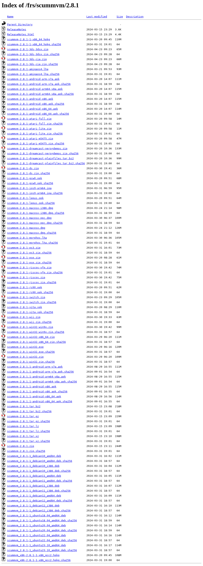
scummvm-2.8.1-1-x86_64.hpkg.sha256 (34, 44)
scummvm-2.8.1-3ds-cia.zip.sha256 (32, 64)
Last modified (96, 16)
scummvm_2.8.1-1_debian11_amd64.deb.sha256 (39, 480)
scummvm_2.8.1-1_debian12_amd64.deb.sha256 (39, 500)
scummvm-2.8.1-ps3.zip (23, 247)
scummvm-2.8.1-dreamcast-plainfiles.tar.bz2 (40, 158)
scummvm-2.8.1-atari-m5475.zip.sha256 (35, 143)
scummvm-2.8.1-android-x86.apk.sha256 (35, 103)
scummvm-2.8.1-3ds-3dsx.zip (27, 49)
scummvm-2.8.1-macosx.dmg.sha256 (31, 232)
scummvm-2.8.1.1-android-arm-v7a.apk (35, 366)
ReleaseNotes (16, 29)
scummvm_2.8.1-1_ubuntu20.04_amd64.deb (36, 525)
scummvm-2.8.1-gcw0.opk (24, 178)
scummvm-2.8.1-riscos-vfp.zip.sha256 (35, 272)
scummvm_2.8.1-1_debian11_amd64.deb (34, 475)
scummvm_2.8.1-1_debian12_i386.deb (33, 505)
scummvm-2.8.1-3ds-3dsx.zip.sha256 (33, 54)
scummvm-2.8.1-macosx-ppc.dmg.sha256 (35, 222)
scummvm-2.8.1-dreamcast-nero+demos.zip (37, 148)
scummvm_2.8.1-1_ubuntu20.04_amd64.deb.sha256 (42, 530)
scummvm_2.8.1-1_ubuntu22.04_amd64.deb (36, 535)
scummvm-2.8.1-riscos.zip (26, 277)
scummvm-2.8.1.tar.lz (23, 426)
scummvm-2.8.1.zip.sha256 (26, 451)
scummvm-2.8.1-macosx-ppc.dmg (29, 217)
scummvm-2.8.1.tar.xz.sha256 (28, 441)
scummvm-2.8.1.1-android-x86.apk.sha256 (37, 391)
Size (120, 16)
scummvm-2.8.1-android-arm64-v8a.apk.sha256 (40, 93)
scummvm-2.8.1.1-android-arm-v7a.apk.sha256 (40, 371)
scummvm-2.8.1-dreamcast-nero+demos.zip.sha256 (43, 153)
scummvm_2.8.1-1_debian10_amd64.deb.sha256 (39, 460)
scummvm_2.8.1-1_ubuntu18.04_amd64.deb (36, 515)
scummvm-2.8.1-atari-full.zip (29, 118)
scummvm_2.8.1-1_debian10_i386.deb (33, 465)
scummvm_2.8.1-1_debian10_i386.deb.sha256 (39, 470)
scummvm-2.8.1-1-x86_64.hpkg (28, 39)
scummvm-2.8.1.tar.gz (23, 416)
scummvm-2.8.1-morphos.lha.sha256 (32, 242)
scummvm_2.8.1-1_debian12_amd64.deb (34, 495)
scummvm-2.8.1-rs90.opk (24, 287)
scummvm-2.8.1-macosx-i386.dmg (30, 208)
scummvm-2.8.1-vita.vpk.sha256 (30, 312)
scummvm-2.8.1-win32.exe (25, 346)
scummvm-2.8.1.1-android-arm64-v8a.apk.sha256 (42, 381)
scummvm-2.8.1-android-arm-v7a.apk (33, 79)
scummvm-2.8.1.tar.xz (23, 436)
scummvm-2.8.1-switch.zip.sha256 (31, 302)
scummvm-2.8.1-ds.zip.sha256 (28, 173)
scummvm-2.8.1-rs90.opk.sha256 (30, 292)
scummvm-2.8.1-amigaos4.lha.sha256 (33, 74)
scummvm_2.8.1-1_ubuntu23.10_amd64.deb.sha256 (42, 550)
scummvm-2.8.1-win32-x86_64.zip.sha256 (36, 341)
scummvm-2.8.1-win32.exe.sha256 (31, 351)
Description (135, 16)
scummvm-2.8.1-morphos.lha (27, 237)
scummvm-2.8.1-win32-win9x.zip (30, 327)
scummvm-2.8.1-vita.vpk (24, 307)
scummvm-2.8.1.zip (20, 446)
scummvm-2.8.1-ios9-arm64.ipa (29, 188)
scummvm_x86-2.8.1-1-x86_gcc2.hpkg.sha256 (39, 560)
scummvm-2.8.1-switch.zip (26, 297)
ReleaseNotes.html (20, 34)
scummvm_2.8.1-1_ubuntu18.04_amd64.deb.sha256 (42, 520)
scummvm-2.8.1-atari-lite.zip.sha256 (35, 133)
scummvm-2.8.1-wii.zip (23, 317)
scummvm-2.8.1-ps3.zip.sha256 (29, 252)
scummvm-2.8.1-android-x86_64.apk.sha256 (38, 113)
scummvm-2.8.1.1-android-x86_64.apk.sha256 (39, 401)
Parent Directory (20, 24)
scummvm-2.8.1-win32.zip (25, 356)
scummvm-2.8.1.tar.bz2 (23, 406)
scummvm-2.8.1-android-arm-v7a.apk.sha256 (39, 84)
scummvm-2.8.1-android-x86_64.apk (32, 108)
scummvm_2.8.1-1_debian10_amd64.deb (34, 456)
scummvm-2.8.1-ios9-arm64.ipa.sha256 (35, 193)
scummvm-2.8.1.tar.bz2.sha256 (29, 411)
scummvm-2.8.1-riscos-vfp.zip (29, 267)
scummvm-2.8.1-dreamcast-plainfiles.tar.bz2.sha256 (46, 163)
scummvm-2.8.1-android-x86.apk (30, 98)
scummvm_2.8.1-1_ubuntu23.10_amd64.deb (36, 545)
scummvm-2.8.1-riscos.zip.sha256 (31, 282)
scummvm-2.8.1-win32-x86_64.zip (31, 336)
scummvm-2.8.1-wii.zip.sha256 (29, 322)
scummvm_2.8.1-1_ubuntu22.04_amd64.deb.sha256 (42, 540)
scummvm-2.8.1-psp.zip (23, 257)
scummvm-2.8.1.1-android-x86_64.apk (34, 396)
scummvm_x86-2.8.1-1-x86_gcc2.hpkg (33, 555)
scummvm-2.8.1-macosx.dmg (26, 227)
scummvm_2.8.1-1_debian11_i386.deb (33, 485)
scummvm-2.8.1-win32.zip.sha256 (31, 361)
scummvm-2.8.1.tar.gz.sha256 (28, 421)
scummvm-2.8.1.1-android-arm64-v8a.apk (36, 376)
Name (10, 16)
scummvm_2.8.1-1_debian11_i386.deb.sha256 (39, 490)
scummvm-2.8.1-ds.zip (23, 168)
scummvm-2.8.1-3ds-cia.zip (27, 59)
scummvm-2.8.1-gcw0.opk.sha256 (30, 183)
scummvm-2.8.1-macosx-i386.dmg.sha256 (35, 212)
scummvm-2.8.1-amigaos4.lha (27, 69)
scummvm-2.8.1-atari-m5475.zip (30, 138)
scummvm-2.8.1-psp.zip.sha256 (29, 262)
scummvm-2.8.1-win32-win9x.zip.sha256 (35, 332)
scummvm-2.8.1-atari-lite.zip (29, 128)
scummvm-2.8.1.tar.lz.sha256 (28, 431)
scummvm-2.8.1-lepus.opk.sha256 (31, 203)
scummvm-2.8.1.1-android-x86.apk (31, 386)
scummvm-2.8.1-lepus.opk (25, 198)
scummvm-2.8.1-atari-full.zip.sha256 (35, 123)
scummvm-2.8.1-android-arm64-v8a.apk (35, 88)
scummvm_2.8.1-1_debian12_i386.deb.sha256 (39, 510)
